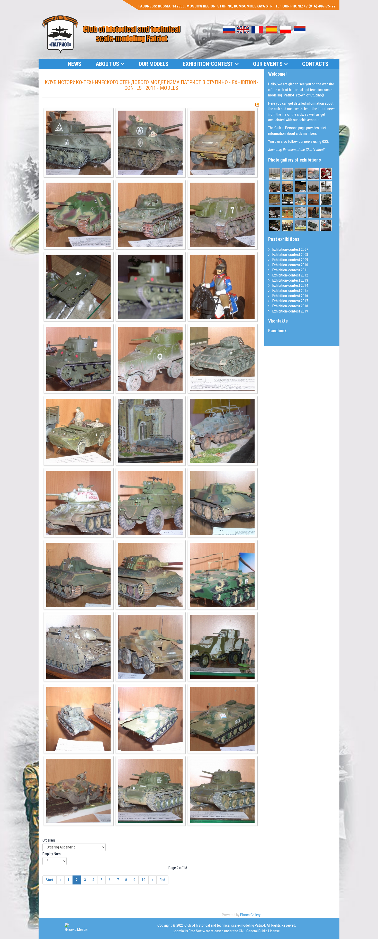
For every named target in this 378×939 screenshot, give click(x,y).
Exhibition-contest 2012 (290, 275)
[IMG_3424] (287, 212)
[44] (150, 431)
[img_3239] (326, 186)
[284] (287, 174)
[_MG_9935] (274, 199)
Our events (268, 64)
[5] (313, 174)
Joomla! (179, 931)
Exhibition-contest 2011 (290, 270)
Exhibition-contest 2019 (290, 311)
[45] (222, 431)
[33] (222, 143)
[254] (313, 199)
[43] (78, 431)
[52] (78, 647)
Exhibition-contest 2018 (290, 306)
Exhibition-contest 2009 (290, 259)
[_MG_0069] (326, 225)
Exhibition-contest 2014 (290, 285)
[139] (326, 174)
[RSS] (257, 105)
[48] (222, 503)
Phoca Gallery (250, 915)
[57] (222, 719)
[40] (78, 359)
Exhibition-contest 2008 (290, 254)
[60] (222, 791)
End (162, 880)
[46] (78, 503)
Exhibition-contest (208, 64)
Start (49, 880)
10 (143, 880)
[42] (222, 359)
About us (107, 64)
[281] (274, 174)
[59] (150, 791)
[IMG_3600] (274, 212)
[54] (222, 647)
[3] (287, 225)
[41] (150, 359)
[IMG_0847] (300, 212)
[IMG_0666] (300, 174)
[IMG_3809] (300, 186)
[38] (150, 287)
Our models (153, 64)
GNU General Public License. (260, 931)
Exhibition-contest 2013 (290, 280)
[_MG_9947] (287, 186)
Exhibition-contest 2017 (290, 301)
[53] (150, 647)
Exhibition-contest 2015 (290, 290)
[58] (78, 791)
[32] (150, 143)
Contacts (315, 64)
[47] (150, 503)
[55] (78, 719)
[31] (78, 143)
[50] (150, 575)
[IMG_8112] (287, 199)
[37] (78, 287)
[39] (222, 287)
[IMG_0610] (326, 199)
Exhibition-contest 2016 (290, 295)
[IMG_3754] (274, 225)
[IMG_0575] (274, 186)
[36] (222, 215)
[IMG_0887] (313, 225)
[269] (326, 212)
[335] (300, 199)
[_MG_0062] (300, 225)
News (74, 64)
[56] (150, 719)
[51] (222, 575)
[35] (150, 215)
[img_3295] (313, 186)
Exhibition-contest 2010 (290, 265)
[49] (78, 575)
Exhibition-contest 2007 (290, 249)
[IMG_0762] (313, 212)
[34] (78, 215)
